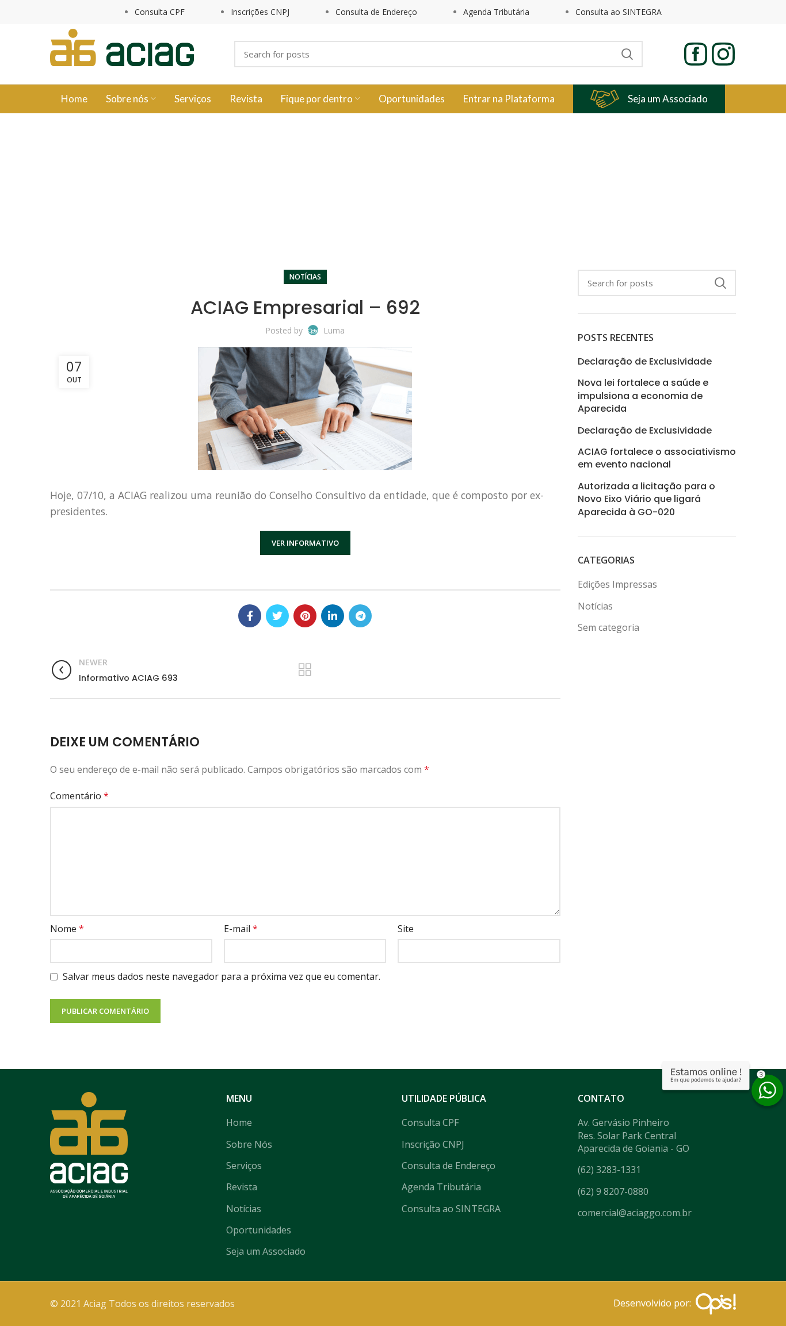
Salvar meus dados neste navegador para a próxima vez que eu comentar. (221, 976)
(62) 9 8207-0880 (613, 1191)
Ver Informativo (305, 543)
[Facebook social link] (249, 615)
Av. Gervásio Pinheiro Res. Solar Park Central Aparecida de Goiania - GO (633, 1135)
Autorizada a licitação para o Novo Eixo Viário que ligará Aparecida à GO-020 (646, 499)
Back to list (305, 670)
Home (372, 205)
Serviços (244, 1165)
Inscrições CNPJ (260, 11)
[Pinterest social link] (304, 615)
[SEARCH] (627, 54)
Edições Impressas (617, 584)
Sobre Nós (249, 1144)
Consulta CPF (160, 11)
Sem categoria (608, 627)
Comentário (79, 796)
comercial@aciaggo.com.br (635, 1212)
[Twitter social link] (277, 615)
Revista (241, 1187)
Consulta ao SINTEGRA (618, 11)
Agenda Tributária (496, 11)
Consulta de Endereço (376, 11)
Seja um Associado (668, 99)
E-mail (241, 928)
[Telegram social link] (360, 615)
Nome (67, 928)
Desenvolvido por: (654, 1303)
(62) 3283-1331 (609, 1169)
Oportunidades (258, 1230)
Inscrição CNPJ (433, 1144)
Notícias (408, 205)
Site (406, 928)
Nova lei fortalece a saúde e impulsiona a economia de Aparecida (643, 396)
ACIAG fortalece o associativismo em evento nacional (657, 458)
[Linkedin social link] (332, 615)
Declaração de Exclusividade (645, 361)
